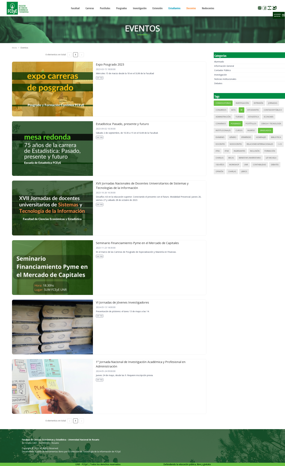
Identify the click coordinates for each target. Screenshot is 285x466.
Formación (270, 151)
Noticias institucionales (225, 79)
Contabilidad (259, 164)
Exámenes (220, 137)
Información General (224, 66)
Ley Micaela (271, 158)
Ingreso (251, 130)
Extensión (258, 103)
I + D (280, 144)
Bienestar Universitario (250, 158)
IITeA (218, 151)
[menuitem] (75, 8)
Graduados (265, 130)
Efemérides (246, 137)
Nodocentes (236, 144)
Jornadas (272, 103)
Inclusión (254, 151)
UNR (246, 164)
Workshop (234, 164)
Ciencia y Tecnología (271, 123)
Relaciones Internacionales (260, 144)
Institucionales (223, 130)
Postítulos (251, 123)
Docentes (220, 144)
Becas (231, 158)
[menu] (142, 8)
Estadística (253, 116)
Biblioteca (276, 137)
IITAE (227, 151)
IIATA (233, 110)
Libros (244, 171)
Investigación (220, 74)
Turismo (239, 116)
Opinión (219, 171)
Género (232, 137)
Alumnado (219, 61)
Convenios (221, 123)
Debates (218, 83)
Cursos (239, 130)
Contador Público (222, 70)
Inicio (14, 47)
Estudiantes (253, 110)
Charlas (219, 158)
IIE (241, 110)
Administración (223, 116)
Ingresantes (239, 151)
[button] (279, 15)
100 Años (220, 164)
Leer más (100, 78)
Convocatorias (223, 103)
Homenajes (261, 137)
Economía (268, 116)
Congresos (221, 110)
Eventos (24, 47)
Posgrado (236, 123)
